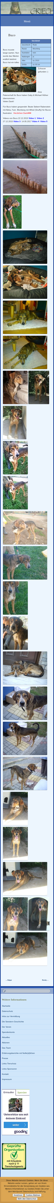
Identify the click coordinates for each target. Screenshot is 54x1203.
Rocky (45, 980)
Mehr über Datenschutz (27, 1199)
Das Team (6, 1048)
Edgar (9, 980)
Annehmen (18, 1195)
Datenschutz (7, 1011)
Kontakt (5, 1074)
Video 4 (35, 121)
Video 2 (40, 118)
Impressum (7, 1079)
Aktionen (6, 1042)
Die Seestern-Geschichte (13, 1021)
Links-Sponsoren (9, 1069)
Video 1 (32, 118)
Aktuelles (6, 1037)
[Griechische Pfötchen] (22, 8)
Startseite (6, 1006)
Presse (5, 1058)
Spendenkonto (8, 1032)
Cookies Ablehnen (33, 1195)
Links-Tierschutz (9, 1063)
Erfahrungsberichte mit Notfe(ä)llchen (18, 1053)
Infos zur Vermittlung (11, 1016)
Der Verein (6, 1027)
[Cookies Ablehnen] (50, 1190)
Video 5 (43, 121)
